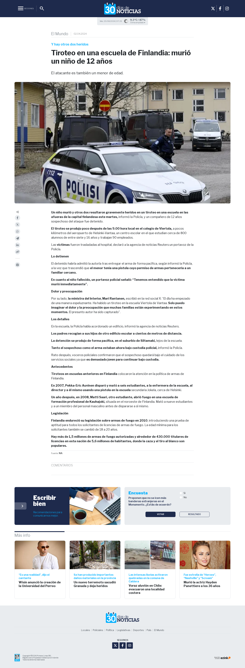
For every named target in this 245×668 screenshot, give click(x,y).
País (148, 630)
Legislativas (123, 630)
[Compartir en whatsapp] (17, 231)
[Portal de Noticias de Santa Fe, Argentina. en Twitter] (213, 8)
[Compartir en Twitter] (17, 224)
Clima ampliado (137, 22)
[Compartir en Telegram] (17, 238)
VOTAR (160, 514)
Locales (85, 630)
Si (185, 493)
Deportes (138, 630)
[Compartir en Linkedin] (17, 245)
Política (110, 630)
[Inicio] (122, 8)
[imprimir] (17, 264)
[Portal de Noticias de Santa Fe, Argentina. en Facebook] (220, 8)
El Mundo (59, 34)
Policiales (98, 630)
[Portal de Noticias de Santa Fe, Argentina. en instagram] (227, 8)
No (185, 497)
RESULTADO (194, 514)
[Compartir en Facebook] (17, 217)
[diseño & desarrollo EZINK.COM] (222, 657)
